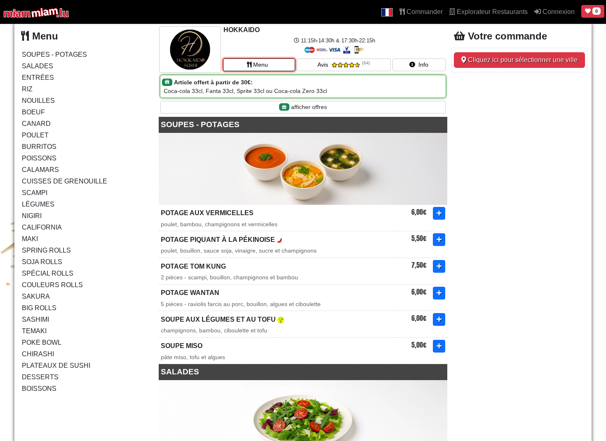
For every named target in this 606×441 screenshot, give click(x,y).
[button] (387, 12)
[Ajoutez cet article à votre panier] (439, 213)
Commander (424, 11)
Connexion (558, 11)
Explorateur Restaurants (491, 11)
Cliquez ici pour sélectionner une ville (522, 59)
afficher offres (308, 107)
